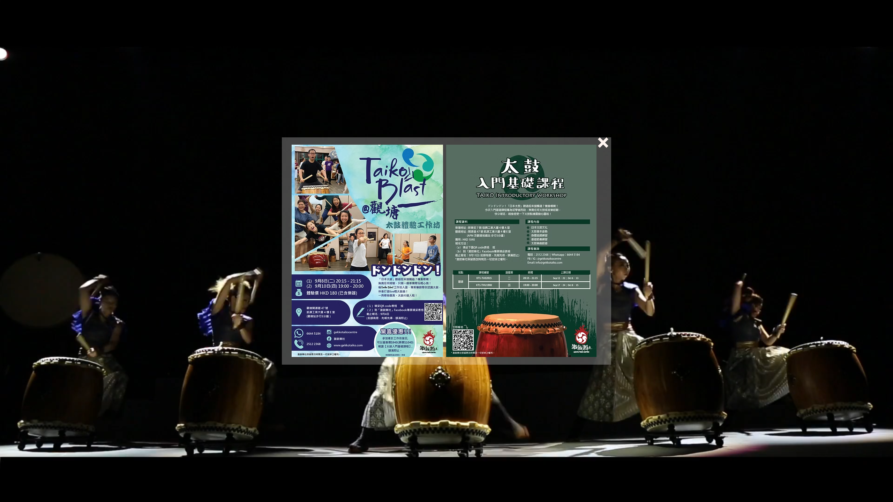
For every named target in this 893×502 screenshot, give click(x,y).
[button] (603, 142)
